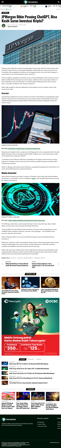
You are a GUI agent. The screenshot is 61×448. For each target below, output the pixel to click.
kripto (43, 258)
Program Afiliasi (41, 424)
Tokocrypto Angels (42, 426)
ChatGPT (14, 258)
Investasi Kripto (28, 258)
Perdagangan (40, 422)
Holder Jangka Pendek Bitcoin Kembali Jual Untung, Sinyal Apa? (26, 220)
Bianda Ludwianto (12, 26)
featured (20, 258)
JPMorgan (37, 258)
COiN (33, 178)
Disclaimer (58, 9)
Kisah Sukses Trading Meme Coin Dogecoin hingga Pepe (24, 148)
